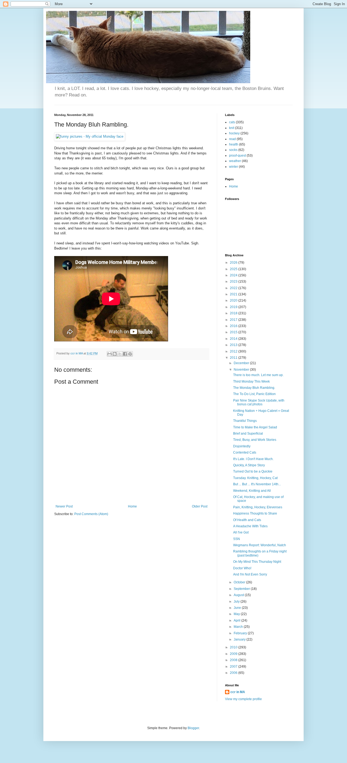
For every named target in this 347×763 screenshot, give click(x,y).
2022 (234, 288)
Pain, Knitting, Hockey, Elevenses (257, 507)
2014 (234, 339)
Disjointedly (241, 446)
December (242, 363)
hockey (234, 133)
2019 (234, 307)
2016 (234, 326)
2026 (234, 262)
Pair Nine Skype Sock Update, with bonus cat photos (258, 402)
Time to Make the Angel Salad (255, 427)
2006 (234, 673)
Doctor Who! (242, 568)
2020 (234, 300)
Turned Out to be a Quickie (252, 471)
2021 (234, 294)
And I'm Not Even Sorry (250, 574)
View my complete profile (243, 699)
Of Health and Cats (247, 520)
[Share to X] (120, 354)
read (232, 139)
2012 (234, 351)
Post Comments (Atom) (91, 514)
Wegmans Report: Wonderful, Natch (259, 545)
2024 (234, 275)
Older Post (199, 506)
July (237, 601)
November (242, 369)
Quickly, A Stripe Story (249, 465)
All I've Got (241, 532)
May (237, 614)
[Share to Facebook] (125, 354)
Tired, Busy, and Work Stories (254, 440)
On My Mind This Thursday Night (257, 562)
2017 (234, 320)
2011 (234, 358)
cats (232, 122)
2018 (234, 313)
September (242, 589)
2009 (234, 654)
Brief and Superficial (248, 433)
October (240, 582)
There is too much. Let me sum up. (258, 375)
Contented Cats (244, 452)
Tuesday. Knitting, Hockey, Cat (255, 478)
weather (235, 161)
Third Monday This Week (251, 381)
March (239, 627)
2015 (234, 332)
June (238, 608)
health (233, 144)
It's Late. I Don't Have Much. (253, 459)
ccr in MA (237, 692)
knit (231, 128)
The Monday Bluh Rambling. (254, 388)
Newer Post (64, 506)
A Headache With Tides (250, 526)
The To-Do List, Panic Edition (254, 394)
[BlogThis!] (114, 354)
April (237, 620)
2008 (234, 660)
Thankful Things (245, 421)
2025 (234, 269)
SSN (236, 539)
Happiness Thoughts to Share (255, 513)
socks (233, 150)
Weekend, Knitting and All (252, 491)
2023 (234, 281)
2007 (234, 666)
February (241, 633)
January (240, 639)
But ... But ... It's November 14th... (257, 484)
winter (233, 167)
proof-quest (237, 155)
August (239, 595)
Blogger (193, 728)
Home (132, 506)
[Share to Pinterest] (130, 354)
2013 (234, 345)
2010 (234, 647)
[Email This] (109, 354)
